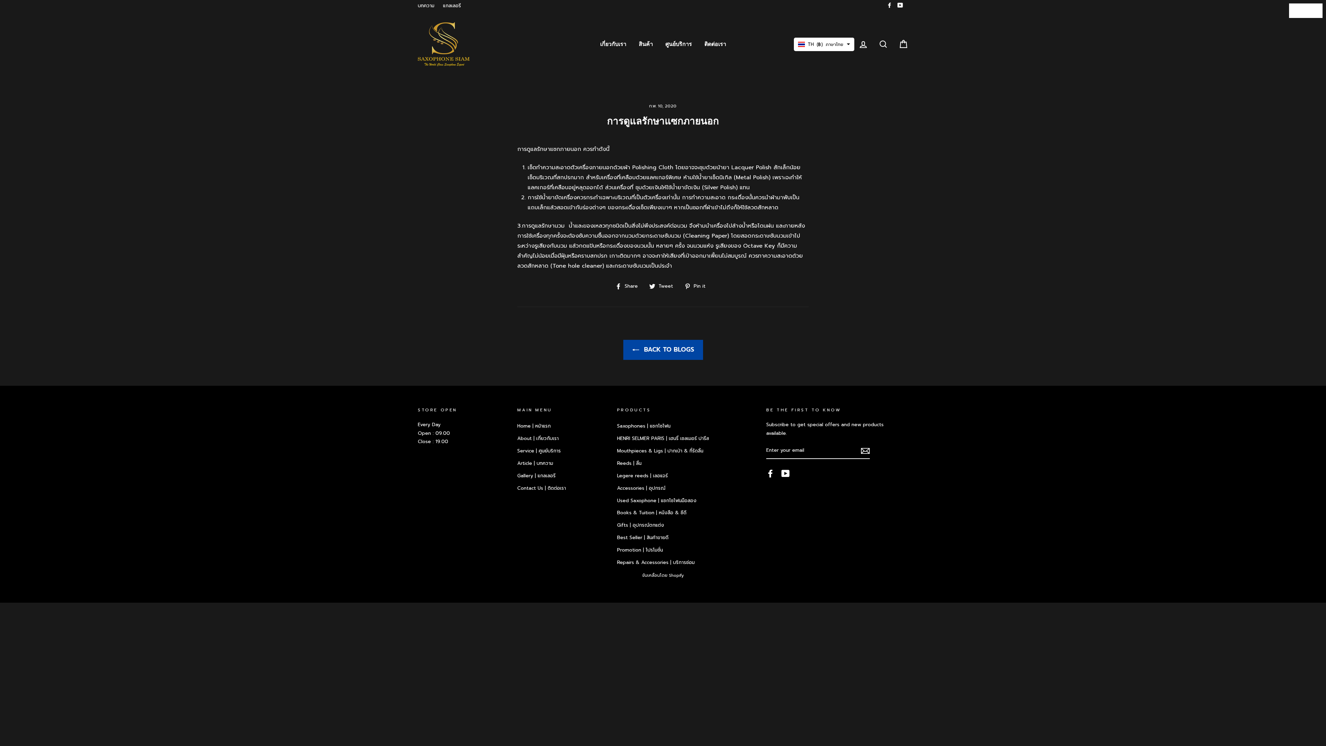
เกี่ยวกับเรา (613, 44)
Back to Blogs (668, 349)
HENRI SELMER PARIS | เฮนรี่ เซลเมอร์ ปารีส (663, 438)
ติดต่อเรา (715, 44)
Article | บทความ (535, 463)
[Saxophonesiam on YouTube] (785, 473)
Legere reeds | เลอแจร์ (642, 475)
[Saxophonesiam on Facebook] (770, 473)
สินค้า (646, 44)
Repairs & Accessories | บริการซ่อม (656, 562)
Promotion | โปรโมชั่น (640, 550)
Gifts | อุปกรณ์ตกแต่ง (640, 525)
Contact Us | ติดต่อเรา (541, 488)
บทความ (426, 5)
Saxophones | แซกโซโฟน (644, 426)
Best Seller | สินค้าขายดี (643, 537)
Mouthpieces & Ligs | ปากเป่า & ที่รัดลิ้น (660, 451)
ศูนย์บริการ (678, 44)
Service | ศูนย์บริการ (539, 451)
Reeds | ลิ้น (629, 463)
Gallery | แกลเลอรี (536, 475)
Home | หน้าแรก (534, 426)
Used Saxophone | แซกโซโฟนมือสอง (656, 500)
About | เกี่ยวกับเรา (538, 438)
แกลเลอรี (452, 5)
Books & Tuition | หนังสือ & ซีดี (651, 512)
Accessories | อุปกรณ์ (641, 488)
